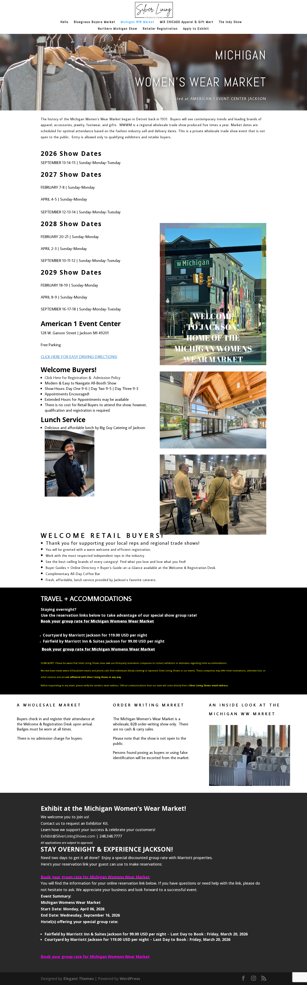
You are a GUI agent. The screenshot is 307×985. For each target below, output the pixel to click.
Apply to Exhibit (196, 29)
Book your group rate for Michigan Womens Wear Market (97, 621)
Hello (65, 22)
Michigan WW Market (138, 22)
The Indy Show (230, 22)
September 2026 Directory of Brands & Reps (213, 148)
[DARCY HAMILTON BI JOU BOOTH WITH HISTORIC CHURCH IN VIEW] (249, 784)
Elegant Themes (78, 978)
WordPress (130, 978)
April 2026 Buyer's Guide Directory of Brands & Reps (213, 176)
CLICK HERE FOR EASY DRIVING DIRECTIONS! (79, 356)
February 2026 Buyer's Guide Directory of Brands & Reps (213, 205)
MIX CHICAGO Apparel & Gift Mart (186, 22)
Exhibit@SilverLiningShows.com (68, 836)
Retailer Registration (160, 29)
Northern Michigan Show (117, 29)
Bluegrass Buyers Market (94, 22)
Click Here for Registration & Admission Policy (82, 377)
